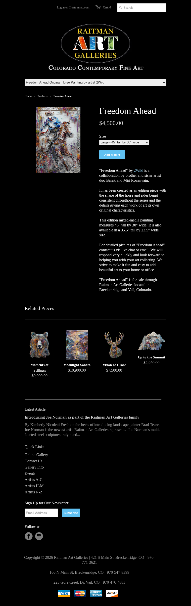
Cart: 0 (107, 7)
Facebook (29, 536)
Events (30, 473)
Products (43, 96)
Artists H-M (34, 486)
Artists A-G (34, 479)
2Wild (138, 170)
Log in (61, 7)
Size (102, 136)
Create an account (79, 7)
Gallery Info (34, 467)
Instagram (39, 536)
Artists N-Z (34, 492)
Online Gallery (36, 455)
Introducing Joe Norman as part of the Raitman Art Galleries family (82, 417)
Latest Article (35, 409)
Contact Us (33, 461)
